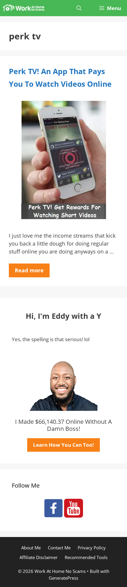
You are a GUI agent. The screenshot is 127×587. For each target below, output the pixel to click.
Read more (29, 270)
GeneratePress (63, 578)
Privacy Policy (92, 548)
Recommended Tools (86, 557)
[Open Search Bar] (79, 8)
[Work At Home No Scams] (23, 8)
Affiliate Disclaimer (38, 557)
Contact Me (59, 548)
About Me (31, 548)
